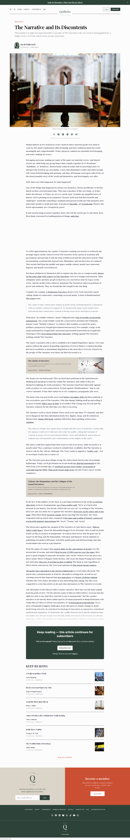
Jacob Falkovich (28, 44)
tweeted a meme (54, 515)
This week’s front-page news (61, 470)
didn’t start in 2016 (50, 403)
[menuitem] (19, 9)
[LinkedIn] (59, 815)
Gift (44, 9)
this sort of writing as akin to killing (55, 562)
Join (44, 798)
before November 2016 (74, 397)
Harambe (74, 204)
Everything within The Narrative (56, 334)
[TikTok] (70, 815)
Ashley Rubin (30, 747)
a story (56, 292)
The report (31, 298)
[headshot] (17, 45)
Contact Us (79, 809)
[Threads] (67, 815)
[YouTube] (74, 815)
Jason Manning (31, 677)
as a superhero (64, 577)
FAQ (87, 809)
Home (19, 9)
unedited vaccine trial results (68, 466)
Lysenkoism (87, 204)
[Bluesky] (63, 815)
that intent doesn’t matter (84, 565)
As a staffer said (67, 505)
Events (27, 9)
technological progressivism (81, 602)
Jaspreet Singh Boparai (34, 691)
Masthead (29, 809)
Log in (106, 9)
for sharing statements (83, 463)
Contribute (36, 9)
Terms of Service (59, 809)
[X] (52, 815)
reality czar (92, 451)
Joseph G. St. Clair (32, 733)
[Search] (14, 9)
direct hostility (37, 622)
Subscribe (115, 9)
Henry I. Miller (31, 706)
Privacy (70, 809)
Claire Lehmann (31, 719)
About (37, 809)
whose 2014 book (45, 419)
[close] (127, 2)
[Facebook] (56, 815)
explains (30, 422)
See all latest (65, 757)
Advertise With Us (98, 809)
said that (75, 216)
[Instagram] (78, 815)
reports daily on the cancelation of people (73, 549)
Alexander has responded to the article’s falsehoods (49, 571)
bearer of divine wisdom (86, 577)
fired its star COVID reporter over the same (74, 552)
